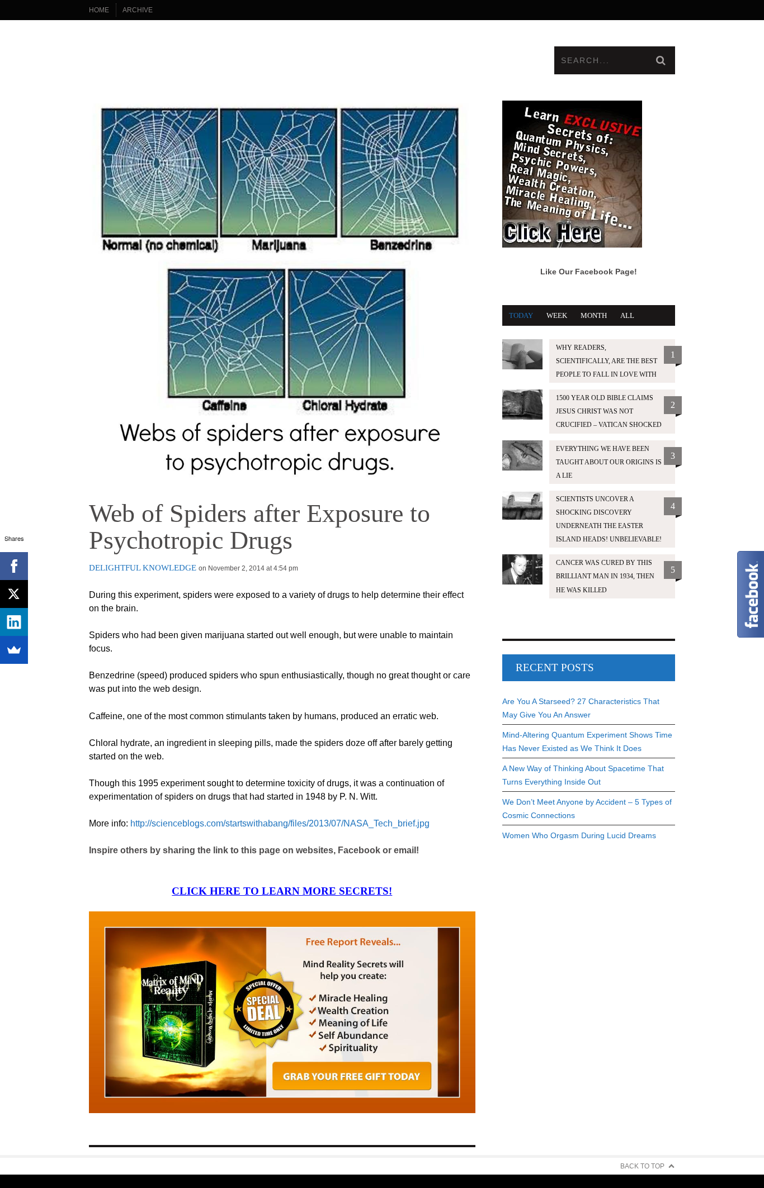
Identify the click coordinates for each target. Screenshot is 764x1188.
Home (99, 10)
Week (556, 315)
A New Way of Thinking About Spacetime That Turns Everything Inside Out (583, 775)
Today (521, 315)
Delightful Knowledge (142, 567)
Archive (137, 10)
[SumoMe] (14, 650)
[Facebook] (14, 566)
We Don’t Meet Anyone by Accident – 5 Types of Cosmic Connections (587, 808)
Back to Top (642, 1166)
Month (594, 315)
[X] (14, 594)
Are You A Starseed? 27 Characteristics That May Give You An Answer (580, 708)
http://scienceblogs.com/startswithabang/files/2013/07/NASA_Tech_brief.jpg (280, 823)
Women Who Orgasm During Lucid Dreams (579, 835)
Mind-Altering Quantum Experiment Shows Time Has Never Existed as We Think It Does (587, 741)
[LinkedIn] (14, 622)
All (627, 315)
